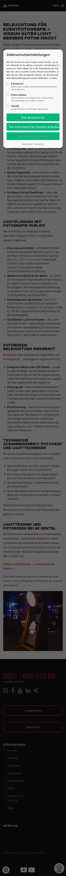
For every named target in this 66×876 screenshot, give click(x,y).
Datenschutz (27, 144)
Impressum (39, 144)
